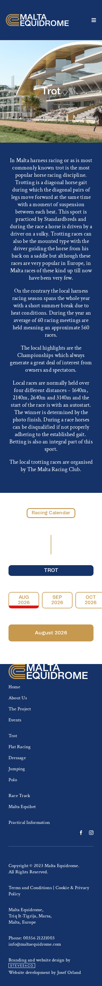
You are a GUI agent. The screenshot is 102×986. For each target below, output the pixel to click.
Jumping (16, 769)
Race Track (19, 796)
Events (14, 720)
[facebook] (81, 832)
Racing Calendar (51, 513)
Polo (12, 780)
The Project (19, 709)
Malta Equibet (22, 807)
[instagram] (91, 832)
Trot (51, 570)
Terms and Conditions (30, 888)
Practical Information (29, 822)
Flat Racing (19, 747)
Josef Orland (69, 972)
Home (14, 687)
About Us (17, 698)
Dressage (17, 758)
